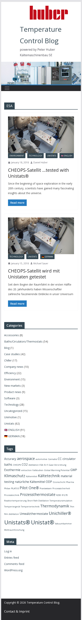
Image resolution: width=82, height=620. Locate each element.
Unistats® (17, 522)
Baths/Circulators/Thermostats (23, 341)
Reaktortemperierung (15, 500)
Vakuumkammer (63, 523)
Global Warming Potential (57, 470)
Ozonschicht (59, 482)
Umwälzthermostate (34, 514)
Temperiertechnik (30, 506)
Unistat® (42, 522)
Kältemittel (31, 476)
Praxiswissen (46, 488)
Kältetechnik (49, 475)
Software (9, 398)
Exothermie (12, 470)
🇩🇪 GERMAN (47, 256)
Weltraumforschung (14, 530)
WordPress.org (13, 570)
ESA (41, 465)
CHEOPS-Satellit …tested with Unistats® (38, 173)
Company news (13, 367)
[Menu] (7, 88)
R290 (58, 495)
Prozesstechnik (11, 495)
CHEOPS (17, 465)
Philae (7, 488)
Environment (17, 155)
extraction (26, 470)
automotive (41, 459)
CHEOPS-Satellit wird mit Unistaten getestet (34, 274)
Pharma (70, 482)
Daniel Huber (40, 162)
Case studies (12, 354)
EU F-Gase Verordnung (55, 465)
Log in (8, 551)
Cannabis (52, 459)
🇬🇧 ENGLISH (66, 155)
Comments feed (14, 564)
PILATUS (15, 488)
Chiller (8, 360)
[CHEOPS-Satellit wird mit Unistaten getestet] (41, 235)
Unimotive (10, 417)
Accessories (11, 335)
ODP (49, 482)
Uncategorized (13, 411)
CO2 (25, 465)
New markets (12, 385)
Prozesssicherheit (61, 488)
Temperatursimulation (61, 500)
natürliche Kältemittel (30, 482)
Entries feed (11, 557)
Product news (12, 392)
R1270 (65, 495)
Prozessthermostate (37, 494)
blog (7, 348)
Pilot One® (29, 487)
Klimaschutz (14, 475)
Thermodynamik (54, 506)
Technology (35, 155)
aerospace (26, 458)
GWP (73, 470)
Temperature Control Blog (43, 602)
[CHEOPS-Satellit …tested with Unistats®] (41, 134)
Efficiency (10, 373)
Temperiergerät (12, 506)
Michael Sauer (40, 263)
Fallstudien (37, 470)
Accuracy (10, 459)
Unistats (51, 155)
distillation (33, 465)
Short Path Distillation (38, 500)
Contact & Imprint (17, 611)
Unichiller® (60, 513)
